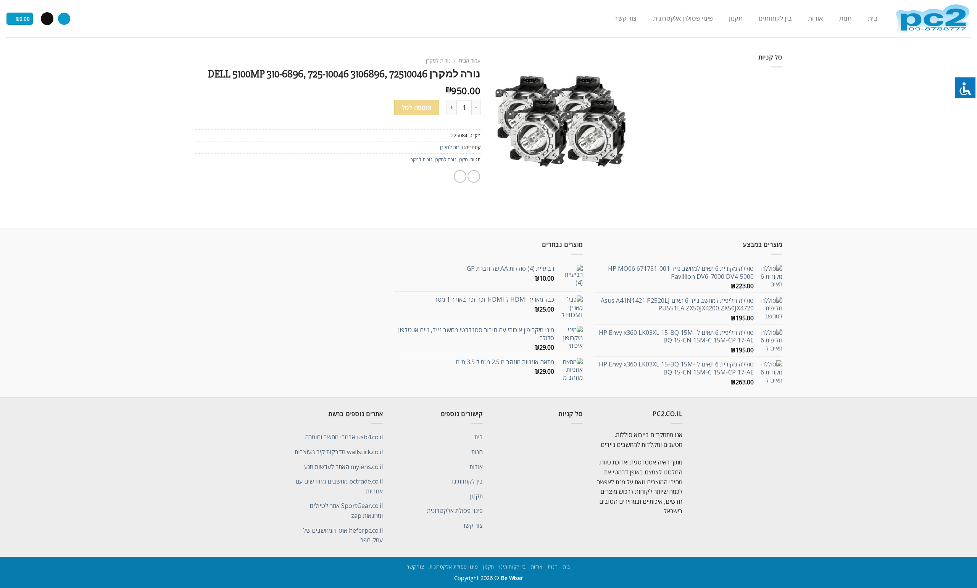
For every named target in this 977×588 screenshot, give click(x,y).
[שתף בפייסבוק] (474, 176)
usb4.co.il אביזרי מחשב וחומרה (344, 437)
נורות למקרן (438, 60)
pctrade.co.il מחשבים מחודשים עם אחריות (339, 486)
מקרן (463, 159)
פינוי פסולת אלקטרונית (683, 19)
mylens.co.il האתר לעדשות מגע (343, 467)
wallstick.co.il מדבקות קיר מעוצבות (339, 452)
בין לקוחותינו (775, 19)
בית (873, 19)
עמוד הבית (469, 60)
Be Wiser (512, 578)
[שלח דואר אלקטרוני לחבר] (460, 176)
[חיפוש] (64, 19)
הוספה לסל (416, 107)
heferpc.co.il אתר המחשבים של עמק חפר (343, 535)
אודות (815, 19)
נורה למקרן (445, 159)
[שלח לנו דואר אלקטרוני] (47, 18)
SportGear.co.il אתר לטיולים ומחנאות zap (346, 510)
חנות (845, 19)
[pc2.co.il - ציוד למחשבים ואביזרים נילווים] (932, 18)
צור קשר (625, 19)
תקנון (736, 19)
